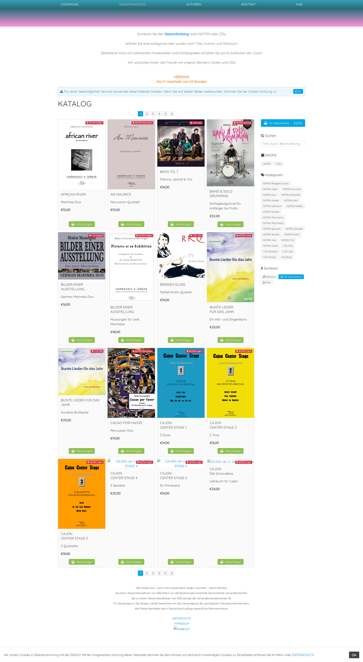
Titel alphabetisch (292, 276)
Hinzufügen (84, 224)
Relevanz (270, 276)
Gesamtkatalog (177, 34)
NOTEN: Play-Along (273, 223)
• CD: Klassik (269, 257)
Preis (268, 282)
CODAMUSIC (70, 4)
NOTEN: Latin (291, 200)
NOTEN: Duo (269, 194)
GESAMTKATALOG (132, 4)
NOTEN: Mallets (295, 206)
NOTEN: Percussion (273, 217)
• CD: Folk (287, 245)
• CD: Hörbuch (270, 251)
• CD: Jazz (288, 251)
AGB (299, 4)
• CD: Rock (286, 257)
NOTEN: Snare (291, 234)
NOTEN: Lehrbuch (272, 206)
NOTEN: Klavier (271, 200)
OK (299, 91)
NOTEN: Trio (287, 240)
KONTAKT (248, 4)
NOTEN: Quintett (294, 228)
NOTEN (267, 163)
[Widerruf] (181, 628)
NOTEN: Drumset (292, 189)
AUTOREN (193, 4)
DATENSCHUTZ (181, 618)
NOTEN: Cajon (270, 189)
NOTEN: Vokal (270, 245)
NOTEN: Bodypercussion (276, 183)
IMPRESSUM (181, 623)
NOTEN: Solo (269, 240)
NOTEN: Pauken (271, 211)
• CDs (279, 163)
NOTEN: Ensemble (290, 194)
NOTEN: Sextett (271, 234)
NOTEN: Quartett (272, 228)
